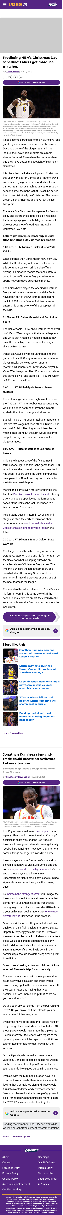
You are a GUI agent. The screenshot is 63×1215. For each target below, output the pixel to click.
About (5, 1157)
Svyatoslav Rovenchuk (18, 777)
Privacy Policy (10, 1173)
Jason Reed (12, 71)
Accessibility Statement (16, 1184)
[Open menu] (4, 4)
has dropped (43, 831)
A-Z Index (43, 1184)
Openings (43, 1157)
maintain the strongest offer (22, 893)
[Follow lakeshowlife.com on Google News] (55, 630)
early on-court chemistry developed (30, 869)
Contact (7, 1162)
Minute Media (17, 1197)
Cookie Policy (10, 1178)
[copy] (21, 77)
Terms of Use (45, 1173)
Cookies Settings (12, 1189)
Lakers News (17, 733)
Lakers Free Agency (21, 1136)
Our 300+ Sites (46, 1162)
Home (6, 733)
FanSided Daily (11, 1167)
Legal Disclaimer (47, 1178)
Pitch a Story (45, 1167)
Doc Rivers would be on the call (31, 494)
